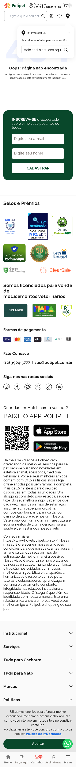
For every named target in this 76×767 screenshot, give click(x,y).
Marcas (10, 686)
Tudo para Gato (18, 673)
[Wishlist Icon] (59, 16)
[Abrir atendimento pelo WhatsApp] (67, 744)
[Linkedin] (59, 387)
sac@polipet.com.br (54, 362)
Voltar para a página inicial (38, 87)
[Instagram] (6, 387)
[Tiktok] (49, 387)
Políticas (11, 700)
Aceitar (38, 744)
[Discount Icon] (51, 16)
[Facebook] (17, 387)
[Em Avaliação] (38, 226)
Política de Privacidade (43, 734)
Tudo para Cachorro (22, 660)
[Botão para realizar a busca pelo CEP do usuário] (66, 50)
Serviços (11, 646)
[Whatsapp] (38, 387)
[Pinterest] (27, 387)
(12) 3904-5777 (16, 362)
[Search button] (43, 16)
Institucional (15, 633)
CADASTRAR (38, 168)
